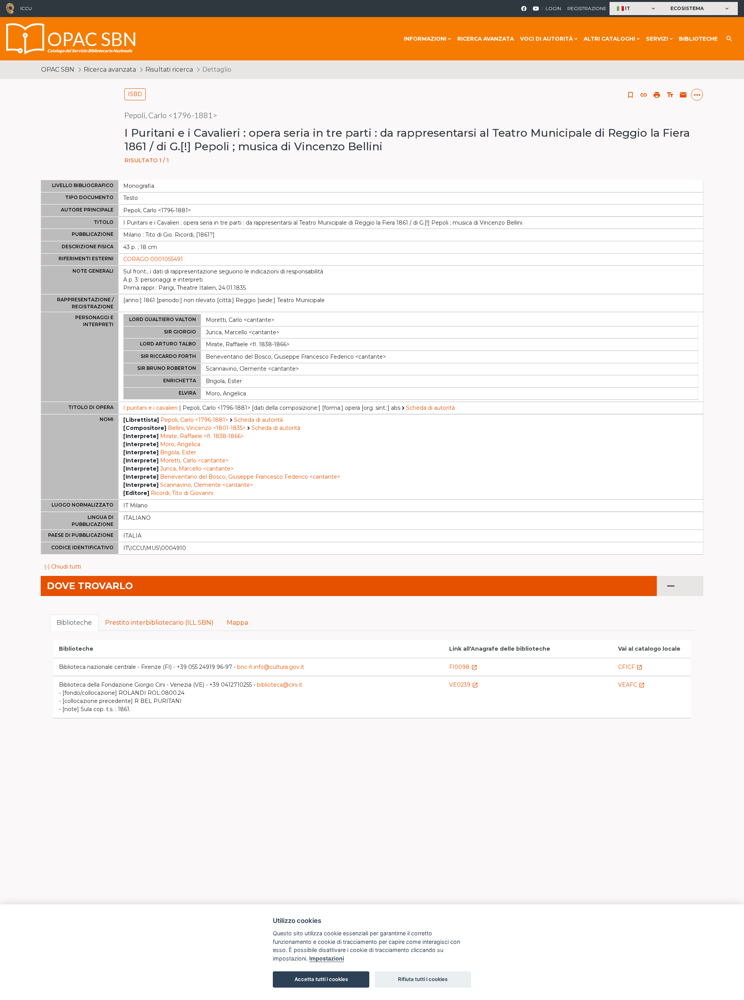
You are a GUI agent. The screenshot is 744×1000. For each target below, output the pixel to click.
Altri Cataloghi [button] (609, 39)
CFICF (630, 666)
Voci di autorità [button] (546, 39)
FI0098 (463, 666)
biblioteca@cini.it (279, 684)
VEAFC (631, 684)
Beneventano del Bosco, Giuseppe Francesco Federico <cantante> (250, 476)
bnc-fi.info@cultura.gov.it (270, 666)
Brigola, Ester (178, 452)
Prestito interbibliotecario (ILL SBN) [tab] (159, 622)
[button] (637, 8)
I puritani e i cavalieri (150, 407)
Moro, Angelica (180, 444)
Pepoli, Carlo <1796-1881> (194, 419)
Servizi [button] (657, 39)
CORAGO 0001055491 (153, 259)
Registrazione (586, 8)
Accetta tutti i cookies (321, 979)
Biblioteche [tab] (74, 622)
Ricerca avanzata (485, 39)
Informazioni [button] (425, 39)
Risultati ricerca (169, 69)
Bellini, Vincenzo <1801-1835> (207, 427)
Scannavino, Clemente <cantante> (206, 484)
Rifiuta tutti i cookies (423, 979)
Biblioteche (698, 39)
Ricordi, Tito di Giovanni (182, 493)
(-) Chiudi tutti (62, 566)
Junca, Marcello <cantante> (197, 468)
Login (553, 8)
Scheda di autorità (430, 407)
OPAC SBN (57, 69)
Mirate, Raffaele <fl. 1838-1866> (202, 436)
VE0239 (463, 684)
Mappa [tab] (237, 622)
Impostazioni (326, 958)
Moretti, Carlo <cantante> (194, 460)
